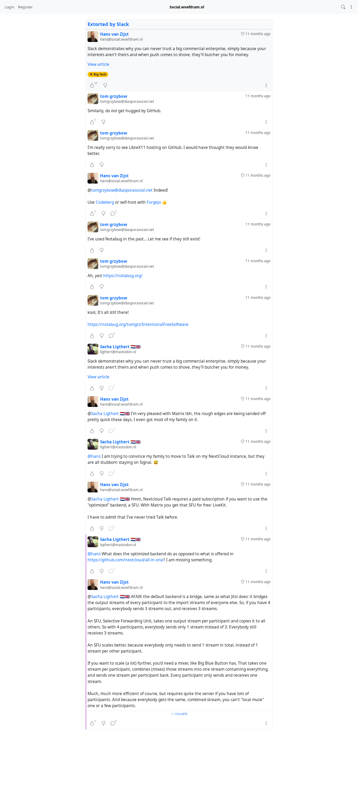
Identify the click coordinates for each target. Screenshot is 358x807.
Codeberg (105, 202)
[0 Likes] (92, 164)
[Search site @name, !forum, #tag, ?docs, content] (343, 7)
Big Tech (100, 74)
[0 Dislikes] (105, 85)
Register (25, 6)
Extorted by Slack (108, 24)
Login (9, 6)
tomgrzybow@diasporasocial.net (122, 190)
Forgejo (154, 202)
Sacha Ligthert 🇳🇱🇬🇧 (110, 413)
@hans (94, 456)
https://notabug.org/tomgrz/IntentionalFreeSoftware (138, 324)
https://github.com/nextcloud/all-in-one (125, 560)
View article (98, 64)
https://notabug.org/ (123, 275)
